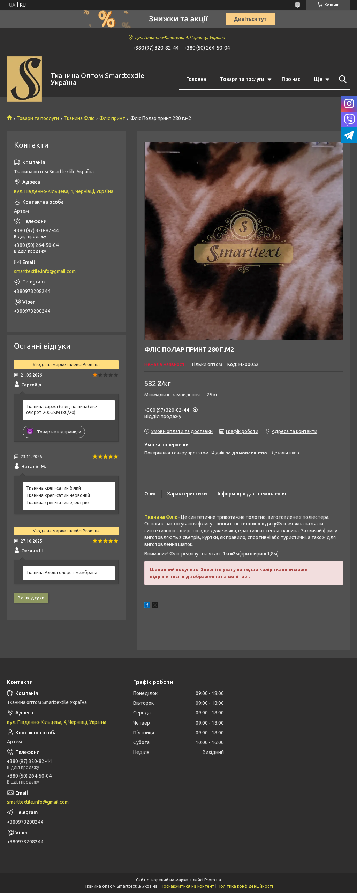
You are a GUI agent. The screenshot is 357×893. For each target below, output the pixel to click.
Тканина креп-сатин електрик (58, 502)
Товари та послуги (242, 79)
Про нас (291, 79)
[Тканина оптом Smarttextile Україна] (24, 79)
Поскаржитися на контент (187, 886)
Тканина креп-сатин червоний (58, 495)
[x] (155, 606)
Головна (196, 79)
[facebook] (147, 606)
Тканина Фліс (79, 118)
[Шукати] (341, 79)
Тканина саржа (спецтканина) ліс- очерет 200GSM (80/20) (61, 409)
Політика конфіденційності (245, 886)
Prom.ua (212, 880)
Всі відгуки (31, 597)
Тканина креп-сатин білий (53, 487)
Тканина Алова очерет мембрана (61, 572)
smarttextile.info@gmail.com (45, 271)
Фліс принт (112, 118)
